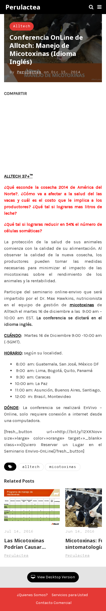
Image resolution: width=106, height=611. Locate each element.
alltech (30, 467)
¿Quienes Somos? (32, 595)
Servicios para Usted (70, 595)
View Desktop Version (55, 577)
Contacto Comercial (53, 602)
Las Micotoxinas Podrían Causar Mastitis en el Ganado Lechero (31, 543)
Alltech (21, 26)
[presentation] (93, 523)
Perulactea (22, 7)
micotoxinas (62, 467)
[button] (99, 7)
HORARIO (13, 353)
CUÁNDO (12, 335)
